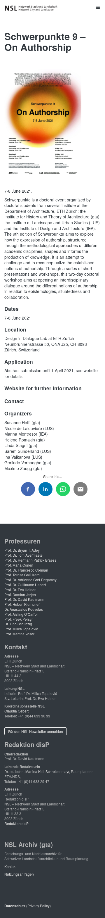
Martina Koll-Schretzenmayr (47, 771)
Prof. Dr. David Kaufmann (24, 599)
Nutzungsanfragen (19, 874)
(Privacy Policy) (27, 905)
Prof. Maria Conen (18, 564)
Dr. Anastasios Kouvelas (23, 609)
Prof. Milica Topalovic (21, 628)
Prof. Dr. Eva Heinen (20, 589)
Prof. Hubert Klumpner (22, 604)
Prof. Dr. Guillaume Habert (25, 584)
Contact (14, 401)
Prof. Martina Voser (19, 633)
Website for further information (43, 388)
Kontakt (10, 866)
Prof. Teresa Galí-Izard (22, 574)
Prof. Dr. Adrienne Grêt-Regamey (30, 579)
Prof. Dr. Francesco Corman (26, 569)
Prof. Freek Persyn (19, 619)
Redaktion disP (16, 823)
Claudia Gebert (16, 710)
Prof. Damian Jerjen (20, 594)
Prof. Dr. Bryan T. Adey (22, 550)
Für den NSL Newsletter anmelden (35, 731)
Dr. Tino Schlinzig (18, 623)
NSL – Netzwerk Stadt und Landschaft (32, 8)
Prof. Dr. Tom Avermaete (23, 555)
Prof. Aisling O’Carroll (21, 614)
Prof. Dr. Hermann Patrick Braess (30, 560)
